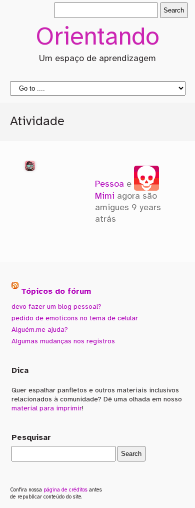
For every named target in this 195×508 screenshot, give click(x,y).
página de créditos (66, 490)
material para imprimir (47, 408)
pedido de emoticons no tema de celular (75, 318)
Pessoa (109, 184)
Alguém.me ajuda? (40, 329)
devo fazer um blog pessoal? (57, 306)
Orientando (98, 38)
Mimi (104, 196)
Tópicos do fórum (56, 291)
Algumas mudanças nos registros (63, 341)
